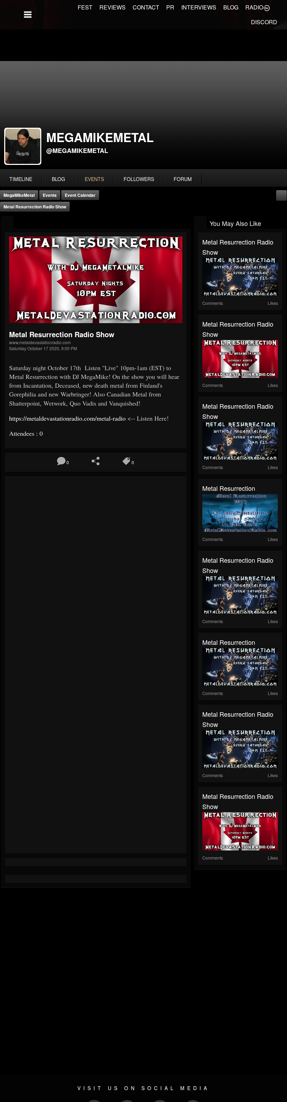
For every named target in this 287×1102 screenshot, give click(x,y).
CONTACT (146, 7)
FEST (85, 7)
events (94, 178)
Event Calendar (80, 195)
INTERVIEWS (198, 7)
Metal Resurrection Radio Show (35, 206)
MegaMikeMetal (19, 195)
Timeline (20, 178)
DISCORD (264, 22)
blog (58, 178)
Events (50, 195)
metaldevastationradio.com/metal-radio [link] (67, 418)
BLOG (230, 7)
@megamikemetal (77, 150)
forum (183, 178)
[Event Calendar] (281, 195)
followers (139, 178)
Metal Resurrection (228, 488)
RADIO (254, 7)
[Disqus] (95, 574)
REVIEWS (112, 7)
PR (170, 7)
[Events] (7, 222)
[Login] (266, 7)
